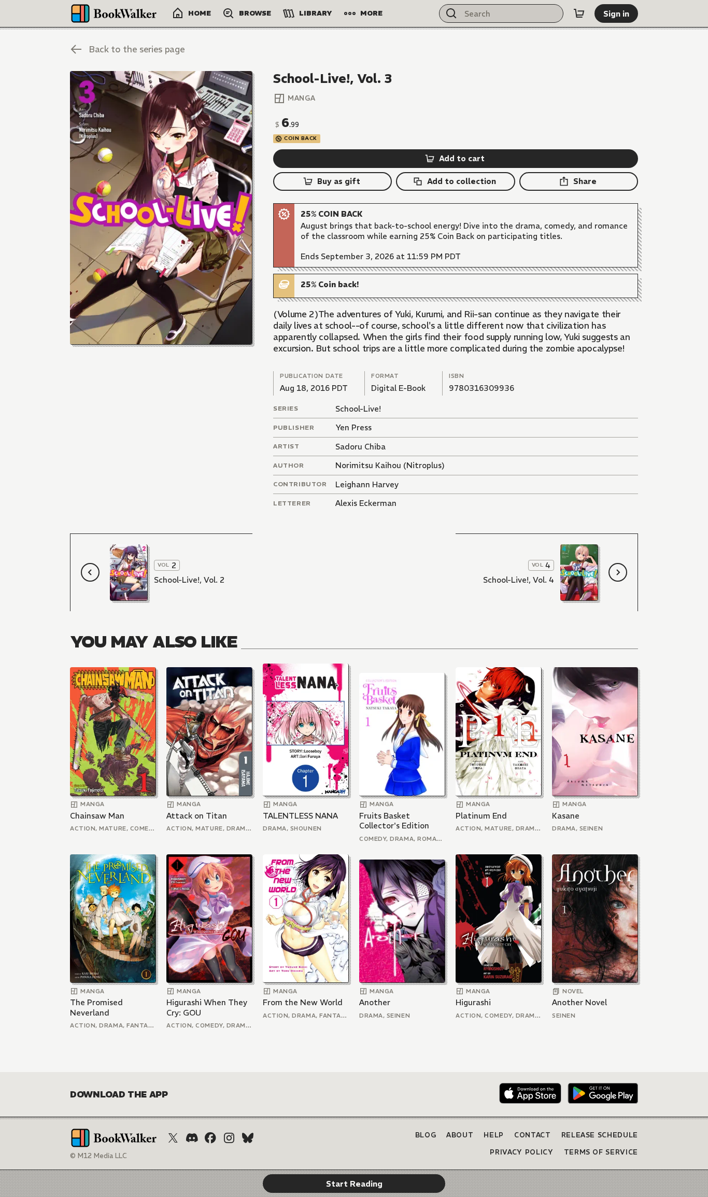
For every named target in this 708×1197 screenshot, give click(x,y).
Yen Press (353, 427)
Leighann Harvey (367, 484)
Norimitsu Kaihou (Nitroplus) (390, 465)
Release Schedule (599, 1135)
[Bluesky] (248, 1138)
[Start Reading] (161, 208)
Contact (532, 1135)
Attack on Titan (196, 816)
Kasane (565, 816)
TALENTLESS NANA (300, 816)
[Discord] (192, 1138)
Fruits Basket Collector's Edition (394, 821)
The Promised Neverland (96, 1007)
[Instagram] (229, 1138)
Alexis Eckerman (366, 503)
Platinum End (481, 816)
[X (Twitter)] (173, 1138)
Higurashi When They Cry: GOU (206, 1007)
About (459, 1135)
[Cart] (579, 13)
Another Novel (579, 1002)
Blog (425, 1135)
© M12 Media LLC (98, 1155)
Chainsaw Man (97, 816)
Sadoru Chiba (360, 447)
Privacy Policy (521, 1152)
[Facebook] (210, 1138)
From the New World (303, 1002)
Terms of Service (601, 1152)
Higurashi (473, 1002)
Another (374, 1002)
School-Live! (358, 409)
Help (494, 1135)
